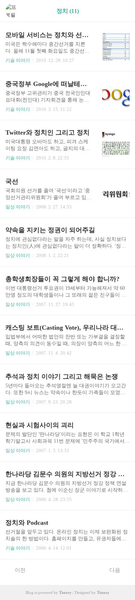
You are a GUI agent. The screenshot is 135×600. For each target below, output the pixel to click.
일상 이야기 (17, 206)
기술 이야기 (17, 60)
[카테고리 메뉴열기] (122, 11)
